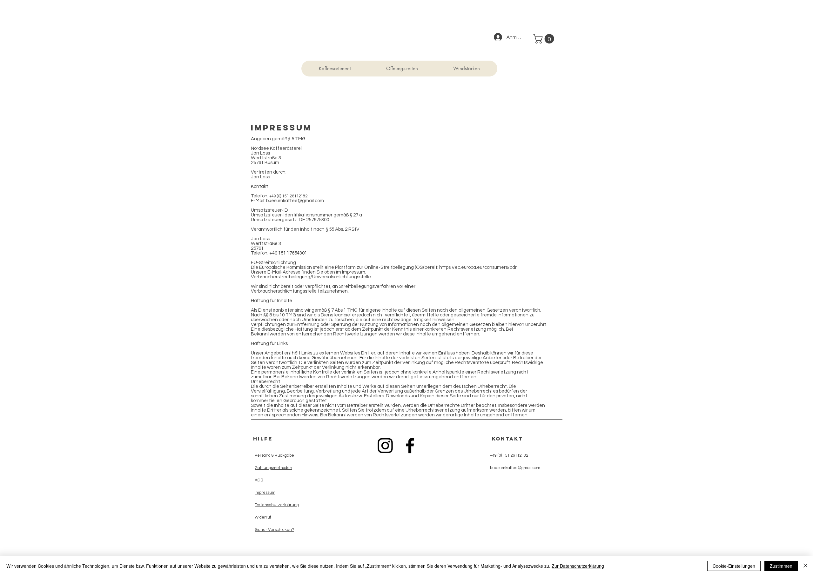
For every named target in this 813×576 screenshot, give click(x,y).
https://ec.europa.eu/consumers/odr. (478, 267)
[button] (544, 38)
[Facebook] (410, 445)
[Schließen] (805, 566)
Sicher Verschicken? (274, 529)
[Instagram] (385, 445)
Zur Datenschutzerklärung (578, 566)
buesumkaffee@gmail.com (295, 200)
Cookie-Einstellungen (734, 566)
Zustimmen (781, 566)
